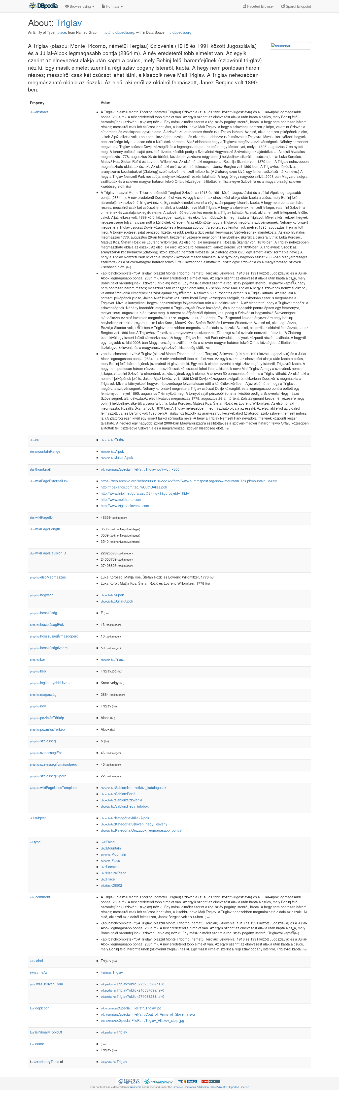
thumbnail (40, 469)
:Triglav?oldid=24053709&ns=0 (132, 990)
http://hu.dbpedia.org (118, 32)
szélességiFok (46, 752)
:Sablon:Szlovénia (121, 799)
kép (38, 670)
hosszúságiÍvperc (49, 647)
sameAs (38, 972)
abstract (39, 111)
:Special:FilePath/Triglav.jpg (131, 1007)
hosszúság (43, 612)
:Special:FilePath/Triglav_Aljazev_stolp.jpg (142, 1020)
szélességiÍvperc (48, 775)
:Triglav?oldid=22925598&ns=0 (132, 983)
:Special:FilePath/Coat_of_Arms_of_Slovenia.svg (148, 1014)
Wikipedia (135, 1087)
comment (40, 896)
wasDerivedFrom (46, 983)
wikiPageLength (45, 528)
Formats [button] (112, 6)
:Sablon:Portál (118, 793)
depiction (39, 1007)
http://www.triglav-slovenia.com (125, 505)
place (62, 32)
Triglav (69, 22)
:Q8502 (111, 885)
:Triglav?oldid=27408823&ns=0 (132, 996)
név (38, 705)
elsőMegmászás (48, 577)
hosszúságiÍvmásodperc (54, 636)
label (36, 960)
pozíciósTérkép (47, 717)
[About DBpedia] (43, 6)
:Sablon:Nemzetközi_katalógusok (133, 787)
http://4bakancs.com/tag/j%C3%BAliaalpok (134, 487)
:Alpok (112, 451)
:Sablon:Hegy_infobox (125, 806)
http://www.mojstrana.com (121, 499)
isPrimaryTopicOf (46, 1032)
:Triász (113, 439)
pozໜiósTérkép (47, 729)
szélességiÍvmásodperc (53, 764)
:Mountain (111, 848)
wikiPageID (41, 517)
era (35, 439)
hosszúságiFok (47, 624)
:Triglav (112, 972)
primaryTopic (46, 1061)
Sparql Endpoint (298, 6)
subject (38, 817)
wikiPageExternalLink (49, 480)
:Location (110, 866)
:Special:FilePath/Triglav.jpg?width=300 (140, 469)
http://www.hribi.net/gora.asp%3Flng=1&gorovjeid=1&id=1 (146, 493)
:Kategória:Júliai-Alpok (125, 817)
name (37, 1043)
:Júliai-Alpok (117, 457)
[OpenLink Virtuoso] (128, 1081)
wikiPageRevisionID (48, 552)
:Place (110, 860)
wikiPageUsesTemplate (53, 787)
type (35, 841)
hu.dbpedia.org (179, 32)
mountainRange (45, 451)
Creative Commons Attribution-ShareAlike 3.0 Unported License (211, 1087)
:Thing (108, 841)
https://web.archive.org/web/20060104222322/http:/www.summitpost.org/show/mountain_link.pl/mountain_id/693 (189, 480)
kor (37, 659)
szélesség (43, 740)
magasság (43, 694)
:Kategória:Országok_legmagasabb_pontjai (141, 830)
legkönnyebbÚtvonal (51, 682)
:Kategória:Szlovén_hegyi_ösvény (134, 823)
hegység (42, 594)
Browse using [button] (80, 6)
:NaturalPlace (113, 872)
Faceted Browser (260, 6)
